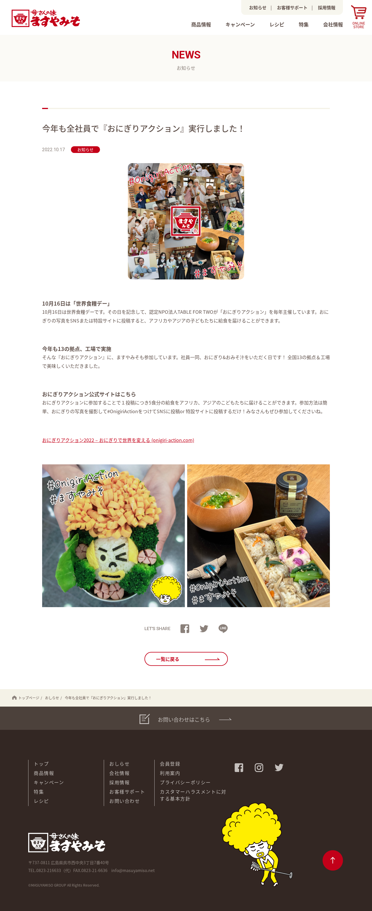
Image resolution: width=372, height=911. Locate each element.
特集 (304, 24)
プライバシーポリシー (185, 782)
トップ (41, 763)
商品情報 (201, 24)
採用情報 (326, 7)
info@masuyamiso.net (133, 870)
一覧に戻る (167, 658)
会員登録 (170, 763)
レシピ (276, 24)
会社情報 (333, 24)
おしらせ (52, 697)
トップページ (28, 697)
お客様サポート (292, 7)
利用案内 (170, 772)
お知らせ (258, 7)
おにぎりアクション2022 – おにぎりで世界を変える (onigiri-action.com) (118, 439)
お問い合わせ (124, 800)
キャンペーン (240, 24)
